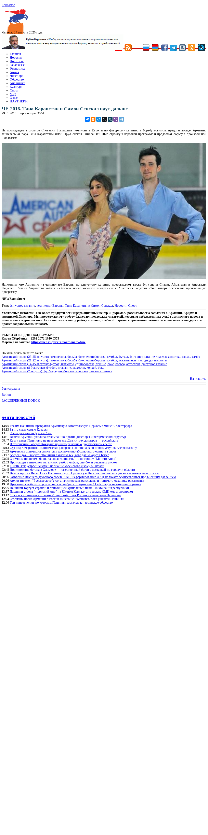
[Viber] (115, 119)
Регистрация (11, 388)
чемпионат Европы (50, 305)
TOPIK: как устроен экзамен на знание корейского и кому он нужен (57, 466)
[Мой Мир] (98, 119)
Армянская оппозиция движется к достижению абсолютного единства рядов (63, 451)
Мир (13, 94)
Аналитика (17, 83)
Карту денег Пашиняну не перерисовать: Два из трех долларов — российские (64, 440)
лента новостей (18, 417)
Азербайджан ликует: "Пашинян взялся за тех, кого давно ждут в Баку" (59, 455)
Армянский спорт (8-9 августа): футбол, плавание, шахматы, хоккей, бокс (53, 367)
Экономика (17, 68)
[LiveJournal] (110, 119)
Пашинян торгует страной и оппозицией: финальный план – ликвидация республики (69, 488)
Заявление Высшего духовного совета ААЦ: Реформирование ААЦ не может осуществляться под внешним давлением (93, 477)
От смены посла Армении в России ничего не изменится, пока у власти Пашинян (67, 499)
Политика (17, 61)
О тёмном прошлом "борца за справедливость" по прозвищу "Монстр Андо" (63, 458)
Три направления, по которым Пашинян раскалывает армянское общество (61, 502)
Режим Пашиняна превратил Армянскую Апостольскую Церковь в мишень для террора (71, 426)
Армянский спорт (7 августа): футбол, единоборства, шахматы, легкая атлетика (57, 371)
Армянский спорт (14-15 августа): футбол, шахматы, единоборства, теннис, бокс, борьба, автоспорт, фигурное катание (84, 364)
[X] (104, 119)
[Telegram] (121, 119)
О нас (14, 97)
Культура (16, 86)
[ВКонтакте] (87, 119)
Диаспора (16, 75)
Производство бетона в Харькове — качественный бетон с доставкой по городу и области (72, 469)
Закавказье (17, 65)
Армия (14, 72)
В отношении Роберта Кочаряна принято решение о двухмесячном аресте (61, 444)
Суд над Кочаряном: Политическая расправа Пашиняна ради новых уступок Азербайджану (73, 447)
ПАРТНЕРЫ (19, 101)
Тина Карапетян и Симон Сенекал (89, 305)
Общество (17, 79)
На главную (198, 378)
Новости (16, 57)
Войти (6, 395)
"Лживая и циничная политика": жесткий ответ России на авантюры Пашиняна (65, 495)
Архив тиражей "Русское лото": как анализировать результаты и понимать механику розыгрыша (77, 480)
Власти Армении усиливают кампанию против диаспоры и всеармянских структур (68, 436)
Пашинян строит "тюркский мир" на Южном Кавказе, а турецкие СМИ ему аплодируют (71, 491)
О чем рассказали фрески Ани (31, 433)
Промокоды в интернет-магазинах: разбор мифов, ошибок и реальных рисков (63, 462)
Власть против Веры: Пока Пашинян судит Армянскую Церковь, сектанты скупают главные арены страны (84, 473)
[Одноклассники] (93, 119)
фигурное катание (22, 305)
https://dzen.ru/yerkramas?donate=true (58, 342)
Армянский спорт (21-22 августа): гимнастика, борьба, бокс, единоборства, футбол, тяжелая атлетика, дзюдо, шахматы (84, 360)
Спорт (14, 90)
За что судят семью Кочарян (29, 429)
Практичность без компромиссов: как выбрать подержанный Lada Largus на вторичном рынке (75, 484)
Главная (15, 54)
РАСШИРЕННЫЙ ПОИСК (21, 400)
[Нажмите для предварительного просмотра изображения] (104, 277)
